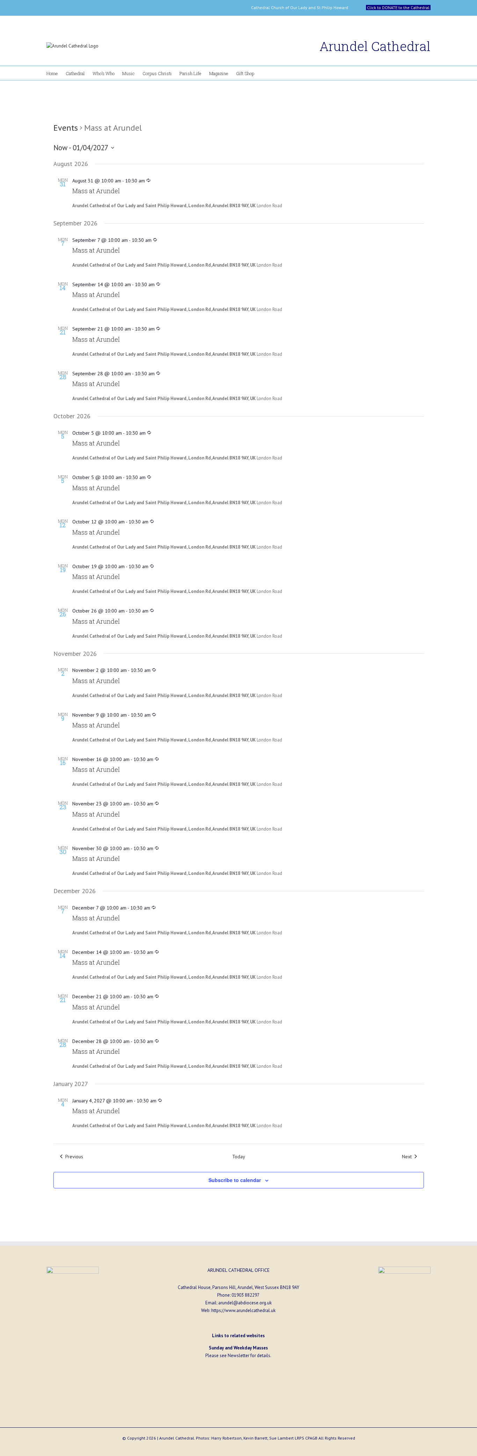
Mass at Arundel (96, 191)
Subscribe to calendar (234, 1179)
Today (238, 1156)
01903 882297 (245, 1295)
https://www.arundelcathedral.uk (243, 1310)
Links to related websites (238, 1336)
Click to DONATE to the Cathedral (398, 7)
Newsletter (238, 1356)
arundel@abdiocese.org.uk (245, 1303)
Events (65, 127)
